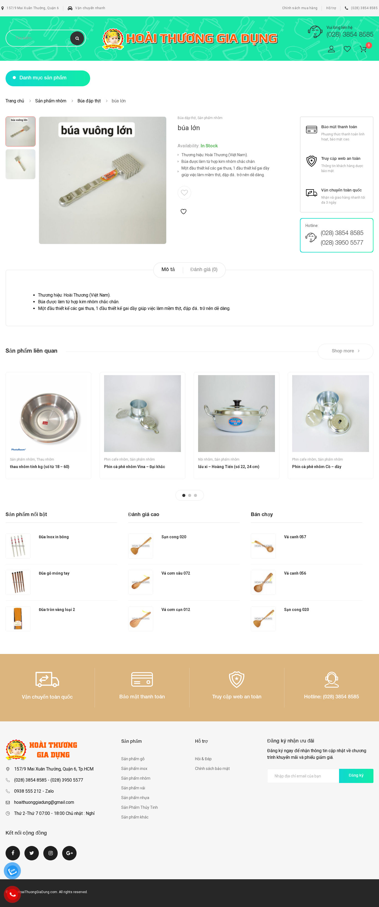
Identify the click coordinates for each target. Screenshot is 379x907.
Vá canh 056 (295, 573)
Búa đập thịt (89, 100)
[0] (366, 50)
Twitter (31, 856)
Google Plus (69, 856)
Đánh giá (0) (204, 269)
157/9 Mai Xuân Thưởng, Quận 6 (33, 8)
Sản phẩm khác (134, 817)
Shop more (343, 351)
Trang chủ (15, 100)
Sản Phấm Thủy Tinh (139, 807)
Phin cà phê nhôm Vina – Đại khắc (134, 466)
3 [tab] (195, 495)
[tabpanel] (48, 425)
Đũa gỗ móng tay (54, 573)
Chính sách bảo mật (212, 768)
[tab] (168, 270)
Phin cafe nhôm (116, 459)
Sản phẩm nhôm (50, 100)
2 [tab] (189, 495)
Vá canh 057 (295, 537)
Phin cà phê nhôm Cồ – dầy (316, 466)
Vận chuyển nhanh (90, 8)
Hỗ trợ (331, 8)
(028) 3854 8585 (364, 8)
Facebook (13, 856)
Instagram (50, 856)
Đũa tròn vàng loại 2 (57, 609)
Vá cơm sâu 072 (175, 573)
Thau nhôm (45, 459)
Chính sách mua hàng (300, 8)
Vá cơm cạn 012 (175, 609)
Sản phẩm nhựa (135, 797)
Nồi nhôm (205, 459)
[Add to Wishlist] (184, 200)
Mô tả (168, 269)
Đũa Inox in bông (54, 537)
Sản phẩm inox (134, 768)
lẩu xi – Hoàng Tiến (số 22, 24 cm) (228, 466)
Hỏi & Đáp (203, 759)
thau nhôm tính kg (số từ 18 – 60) (39, 466)
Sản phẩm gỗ (133, 759)
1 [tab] (183, 495)
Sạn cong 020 (173, 537)
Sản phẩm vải (133, 788)
